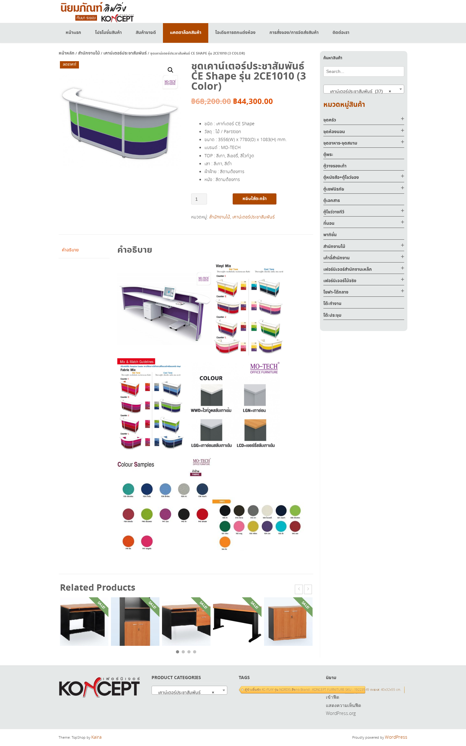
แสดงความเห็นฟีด (343, 705)
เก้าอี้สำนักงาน (336, 258)
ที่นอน (328, 223)
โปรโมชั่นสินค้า (108, 32)
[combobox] (363, 89)
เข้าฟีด (332, 697)
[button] (170, 70)
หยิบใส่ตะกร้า (255, 198)
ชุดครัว (329, 120)
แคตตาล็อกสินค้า (185, 32)
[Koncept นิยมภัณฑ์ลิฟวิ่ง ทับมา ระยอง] (97, 11)
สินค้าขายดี (146, 32)
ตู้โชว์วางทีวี (333, 212)
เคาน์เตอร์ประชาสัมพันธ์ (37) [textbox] (358, 91)
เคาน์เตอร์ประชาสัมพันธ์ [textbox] (184, 692)
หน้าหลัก (66, 53)
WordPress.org (341, 713)
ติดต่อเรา (341, 32)
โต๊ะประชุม (332, 315)
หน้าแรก (73, 32)
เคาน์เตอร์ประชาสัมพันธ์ (125, 53)
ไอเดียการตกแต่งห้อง (235, 32)
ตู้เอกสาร (331, 200)
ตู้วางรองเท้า (334, 166)
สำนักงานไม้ (89, 53)
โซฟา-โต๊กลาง (335, 292)
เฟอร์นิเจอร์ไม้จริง (339, 280)
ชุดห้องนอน (334, 131)
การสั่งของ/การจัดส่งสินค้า (294, 32)
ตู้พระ (328, 154)
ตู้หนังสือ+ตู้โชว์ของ (341, 177)
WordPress (396, 737)
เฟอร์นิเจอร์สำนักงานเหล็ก (347, 269)
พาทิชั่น (330, 234)
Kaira (96, 737)
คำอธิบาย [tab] (70, 250)
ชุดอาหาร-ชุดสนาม (340, 143)
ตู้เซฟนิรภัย (333, 189)
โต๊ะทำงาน (332, 303)
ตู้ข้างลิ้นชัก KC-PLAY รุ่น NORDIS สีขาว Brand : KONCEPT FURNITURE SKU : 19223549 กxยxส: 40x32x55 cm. (323, 689)
